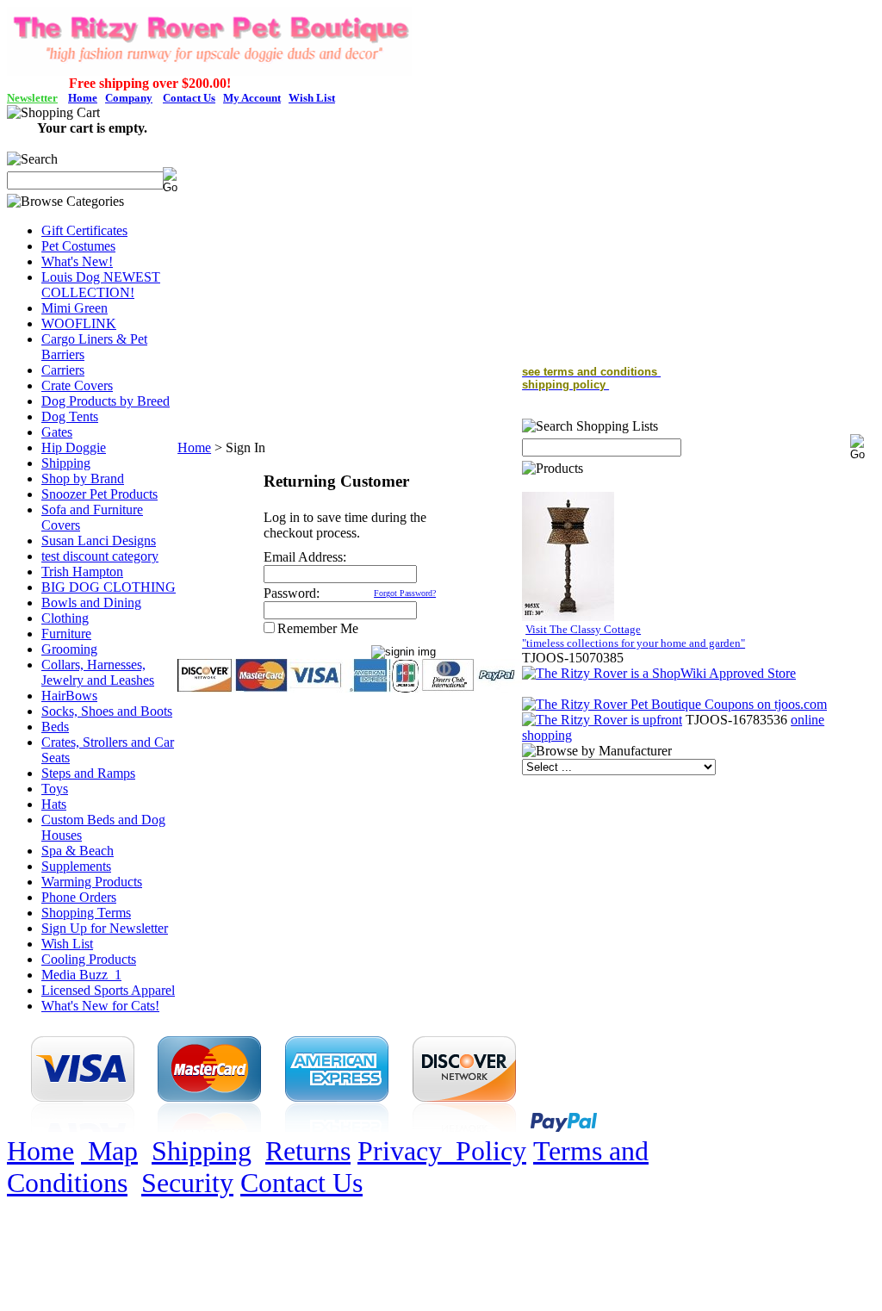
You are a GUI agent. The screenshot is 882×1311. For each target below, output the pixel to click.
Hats (53, 804)
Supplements (76, 866)
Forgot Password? (405, 593)
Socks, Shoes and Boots (106, 711)
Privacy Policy (441, 1150)
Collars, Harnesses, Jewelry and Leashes (97, 672)
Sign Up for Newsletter (104, 928)
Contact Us (301, 1182)
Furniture (66, 633)
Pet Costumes (78, 246)
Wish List (67, 943)
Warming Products (91, 881)
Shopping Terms (86, 912)
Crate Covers (77, 385)
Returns (308, 1150)
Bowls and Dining (91, 602)
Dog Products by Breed (105, 401)
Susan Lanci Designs (98, 540)
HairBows (69, 695)
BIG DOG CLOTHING (108, 587)
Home (194, 447)
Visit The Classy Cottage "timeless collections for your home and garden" (633, 636)
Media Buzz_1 (81, 974)
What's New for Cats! (100, 1005)
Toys (54, 788)
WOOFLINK (78, 323)
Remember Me (317, 628)
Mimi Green (74, 308)
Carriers (62, 370)
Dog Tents (69, 416)
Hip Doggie (73, 447)
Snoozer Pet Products (99, 494)
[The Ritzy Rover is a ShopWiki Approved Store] (659, 673)
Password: (292, 593)
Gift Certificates (84, 230)
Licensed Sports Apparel (108, 990)
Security (187, 1182)
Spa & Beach (77, 850)
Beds (55, 726)
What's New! (77, 261)
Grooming (69, 649)
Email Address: (305, 557)
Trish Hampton (82, 571)
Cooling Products (88, 959)
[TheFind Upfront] (602, 719)
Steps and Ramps (88, 773)
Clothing (65, 618)
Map (109, 1150)
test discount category (99, 556)
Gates (56, 432)
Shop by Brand (82, 478)
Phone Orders (78, 897)
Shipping (65, 463)
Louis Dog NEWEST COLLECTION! (100, 285)
